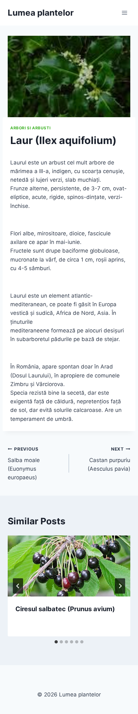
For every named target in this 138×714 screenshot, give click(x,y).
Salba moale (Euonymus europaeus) (24, 463)
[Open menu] (124, 13)
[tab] (56, 641)
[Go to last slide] (18, 586)
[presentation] (69, 566)
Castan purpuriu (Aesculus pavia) (109, 459)
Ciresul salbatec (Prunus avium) (65, 609)
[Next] (120, 586)
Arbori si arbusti (30, 127)
